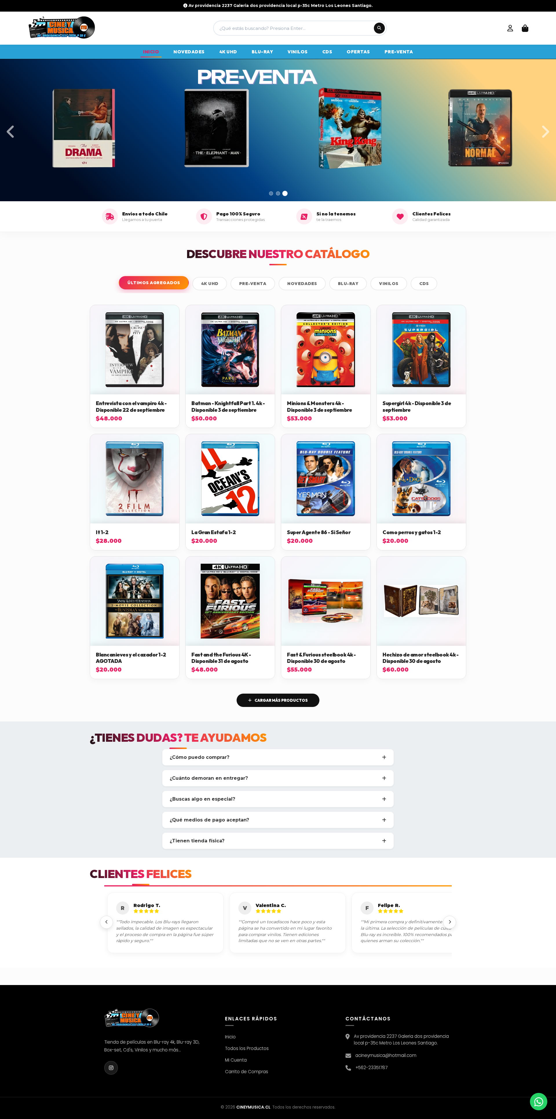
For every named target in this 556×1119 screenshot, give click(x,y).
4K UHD (209, 283)
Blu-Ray (348, 283)
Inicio (230, 1037)
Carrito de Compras (246, 1072)
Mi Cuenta (236, 1060)
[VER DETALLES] (134, 349)
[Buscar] (379, 28)
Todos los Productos (247, 1048)
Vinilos (388, 283)
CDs (424, 283)
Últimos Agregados (153, 282)
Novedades (302, 283)
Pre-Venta (253, 283)
